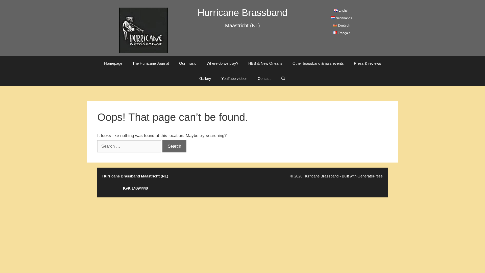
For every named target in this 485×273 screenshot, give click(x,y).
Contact (264, 78)
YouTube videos (234, 78)
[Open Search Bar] (283, 78)
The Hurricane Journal (150, 63)
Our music (188, 63)
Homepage (113, 63)
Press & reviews (367, 63)
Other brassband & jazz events (318, 63)
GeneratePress (370, 176)
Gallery (205, 78)
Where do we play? (222, 63)
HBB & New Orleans (265, 63)
